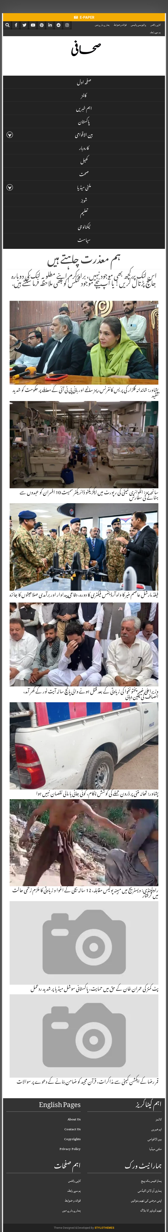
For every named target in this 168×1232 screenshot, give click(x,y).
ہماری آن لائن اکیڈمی (150, 1190)
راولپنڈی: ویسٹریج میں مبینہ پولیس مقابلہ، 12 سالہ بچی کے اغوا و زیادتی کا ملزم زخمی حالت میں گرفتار (85, 893)
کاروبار (84, 148)
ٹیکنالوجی (84, 227)
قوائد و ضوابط (120, 24)
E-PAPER (86, 17)
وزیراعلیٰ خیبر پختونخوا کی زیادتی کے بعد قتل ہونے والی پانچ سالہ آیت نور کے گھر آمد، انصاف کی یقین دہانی (90, 695)
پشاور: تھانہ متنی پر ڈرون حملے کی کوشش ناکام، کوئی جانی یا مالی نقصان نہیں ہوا (97, 794)
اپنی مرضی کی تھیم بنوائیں (146, 1200)
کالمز (84, 96)
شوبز (84, 201)
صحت (84, 175)
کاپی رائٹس (155, 24)
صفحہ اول (84, 83)
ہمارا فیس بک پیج (151, 1181)
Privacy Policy (70, 1149)
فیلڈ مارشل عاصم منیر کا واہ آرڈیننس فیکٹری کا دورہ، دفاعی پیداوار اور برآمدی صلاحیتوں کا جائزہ (84, 595)
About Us (74, 1119)
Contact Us (72, 1129)
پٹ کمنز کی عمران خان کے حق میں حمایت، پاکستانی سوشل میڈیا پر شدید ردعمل (94, 989)
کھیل (84, 162)
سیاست (84, 240)
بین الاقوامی (84, 135)
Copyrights (72, 1139)
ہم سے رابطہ (155, 32)
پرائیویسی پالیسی (138, 24)
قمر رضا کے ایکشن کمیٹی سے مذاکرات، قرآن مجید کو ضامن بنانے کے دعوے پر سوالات (87, 1082)
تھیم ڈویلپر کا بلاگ (151, 1210)
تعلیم (84, 214)
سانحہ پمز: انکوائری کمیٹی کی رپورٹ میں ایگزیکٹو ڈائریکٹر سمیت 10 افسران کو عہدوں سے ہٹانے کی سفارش (89, 495)
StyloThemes (104, 1227)
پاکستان (84, 122)
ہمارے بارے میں (102, 24)
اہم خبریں (84, 109)
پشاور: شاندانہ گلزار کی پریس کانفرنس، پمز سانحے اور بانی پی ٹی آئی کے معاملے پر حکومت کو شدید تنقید (85, 393)
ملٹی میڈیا (84, 188)
